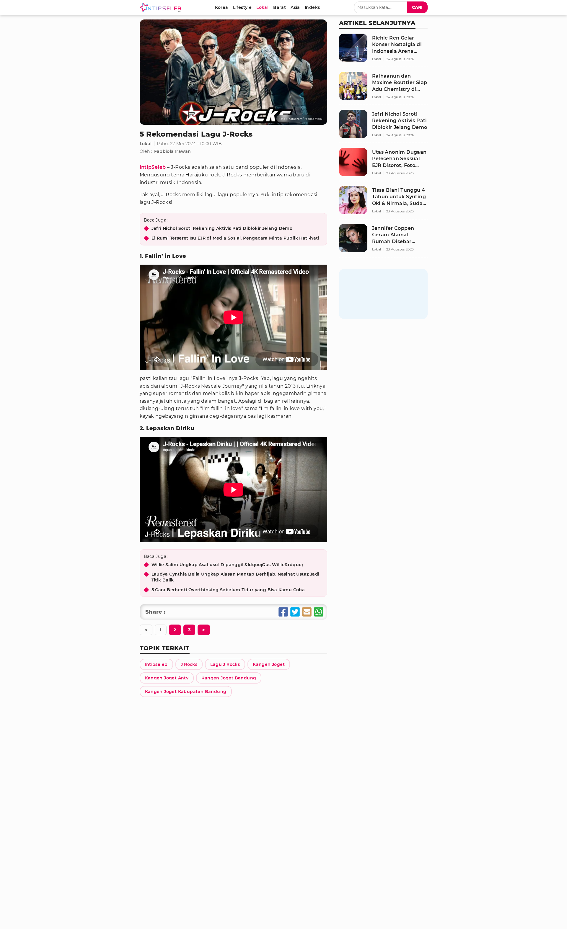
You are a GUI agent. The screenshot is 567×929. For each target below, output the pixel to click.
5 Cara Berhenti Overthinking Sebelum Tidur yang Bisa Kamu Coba (228, 589)
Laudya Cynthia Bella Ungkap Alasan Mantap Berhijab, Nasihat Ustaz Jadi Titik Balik (235, 577)
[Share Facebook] (283, 612)
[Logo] (161, 7)
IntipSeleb (153, 167)
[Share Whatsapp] (318, 612)
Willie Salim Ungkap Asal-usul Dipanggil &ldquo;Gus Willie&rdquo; (227, 564)
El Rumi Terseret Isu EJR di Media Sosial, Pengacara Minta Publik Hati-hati (235, 238)
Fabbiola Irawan (172, 151)
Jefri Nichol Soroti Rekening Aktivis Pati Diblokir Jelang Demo (222, 228)
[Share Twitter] (295, 612)
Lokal (146, 143)
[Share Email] (307, 612)
